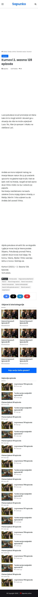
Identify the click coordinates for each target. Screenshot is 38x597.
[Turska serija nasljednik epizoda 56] (7, 473)
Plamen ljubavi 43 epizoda (11, 455)
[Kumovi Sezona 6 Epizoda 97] (10, 314)
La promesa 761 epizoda (23, 422)
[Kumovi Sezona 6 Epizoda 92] (28, 352)
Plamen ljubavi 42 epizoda (11, 479)
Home (5, 51)
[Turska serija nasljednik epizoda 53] (7, 544)
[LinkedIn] (20, 296)
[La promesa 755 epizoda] (7, 559)
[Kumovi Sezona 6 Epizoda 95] (10, 333)
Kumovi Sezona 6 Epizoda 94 (26, 341)
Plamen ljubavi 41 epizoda (11, 503)
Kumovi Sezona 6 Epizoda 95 (8, 341)
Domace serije (13, 279)
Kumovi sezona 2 (25, 287)
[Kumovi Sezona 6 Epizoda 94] (28, 333)
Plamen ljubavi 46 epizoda (11, 402)
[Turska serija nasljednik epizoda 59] (7, 396)
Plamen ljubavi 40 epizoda (11, 527)
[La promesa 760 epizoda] (7, 449)
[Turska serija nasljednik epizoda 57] (7, 434)
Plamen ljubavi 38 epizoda (11, 574)
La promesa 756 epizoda (23, 532)
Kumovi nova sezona (26, 281)
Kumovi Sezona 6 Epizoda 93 (8, 360)
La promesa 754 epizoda (23, 580)
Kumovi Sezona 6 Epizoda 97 (8, 322)
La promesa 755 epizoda (23, 556)
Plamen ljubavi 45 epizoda (11, 417)
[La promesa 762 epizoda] (7, 387)
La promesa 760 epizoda (23, 446)
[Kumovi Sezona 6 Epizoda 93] (10, 352)
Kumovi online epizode (21, 284)
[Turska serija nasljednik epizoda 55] (7, 497)
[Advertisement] (19, 29)
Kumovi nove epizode (8, 284)
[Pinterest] (27, 296)
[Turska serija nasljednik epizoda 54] (7, 520)
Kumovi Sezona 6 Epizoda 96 (26, 322)
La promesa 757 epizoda (23, 508)
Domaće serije (21, 51)
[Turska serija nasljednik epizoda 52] (7, 568)
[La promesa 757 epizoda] (7, 511)
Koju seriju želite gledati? (19, 370)
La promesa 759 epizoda (23, 461)
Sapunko (5, 68)
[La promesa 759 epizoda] (7, 464)
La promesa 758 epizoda (23, 485)
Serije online (12, 51)
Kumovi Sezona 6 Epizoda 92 (26, 360)
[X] (13, 296)
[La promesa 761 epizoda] (7, 425)
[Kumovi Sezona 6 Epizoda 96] (28, 314)
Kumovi (29, 51)
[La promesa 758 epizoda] (7, 487)
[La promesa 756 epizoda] (7, 535)
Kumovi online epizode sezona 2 (10, 287)
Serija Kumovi (5, 290)
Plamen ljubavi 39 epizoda (11, 551)
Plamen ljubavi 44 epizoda (11, 441)
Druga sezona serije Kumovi (26, 279)
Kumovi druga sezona (13, 281)
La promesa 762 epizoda (23, 384)
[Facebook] (6, 296)
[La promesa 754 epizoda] (7, 583)
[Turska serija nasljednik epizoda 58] (7, 411)
